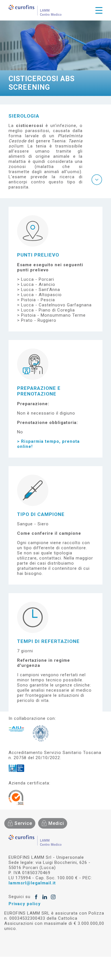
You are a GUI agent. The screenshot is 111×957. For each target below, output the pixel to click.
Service (23, 823)
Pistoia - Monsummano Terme (53, 315)
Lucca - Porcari (37, 279)
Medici (56, 823)
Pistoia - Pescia (38, 299)
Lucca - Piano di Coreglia (48, 310)
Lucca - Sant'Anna (40, 289)
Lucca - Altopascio (41, 294)
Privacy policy (25, 903)
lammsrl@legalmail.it (32, 883)
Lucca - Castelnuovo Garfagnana (56, 305)
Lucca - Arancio (38, 284)
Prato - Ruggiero (38, 320)
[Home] (35, 10)
